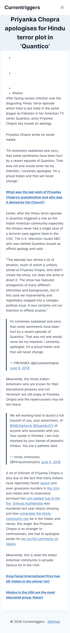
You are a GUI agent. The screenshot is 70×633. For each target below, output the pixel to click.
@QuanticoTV (43, 426)
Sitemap (54, 621)
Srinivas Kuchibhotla (28, 503)
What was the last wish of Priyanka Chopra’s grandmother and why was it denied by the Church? (34, 197)
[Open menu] (62, 7)
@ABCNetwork (21, 426)
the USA (53, 488)
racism (45, 483)
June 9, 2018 (19, 368)
